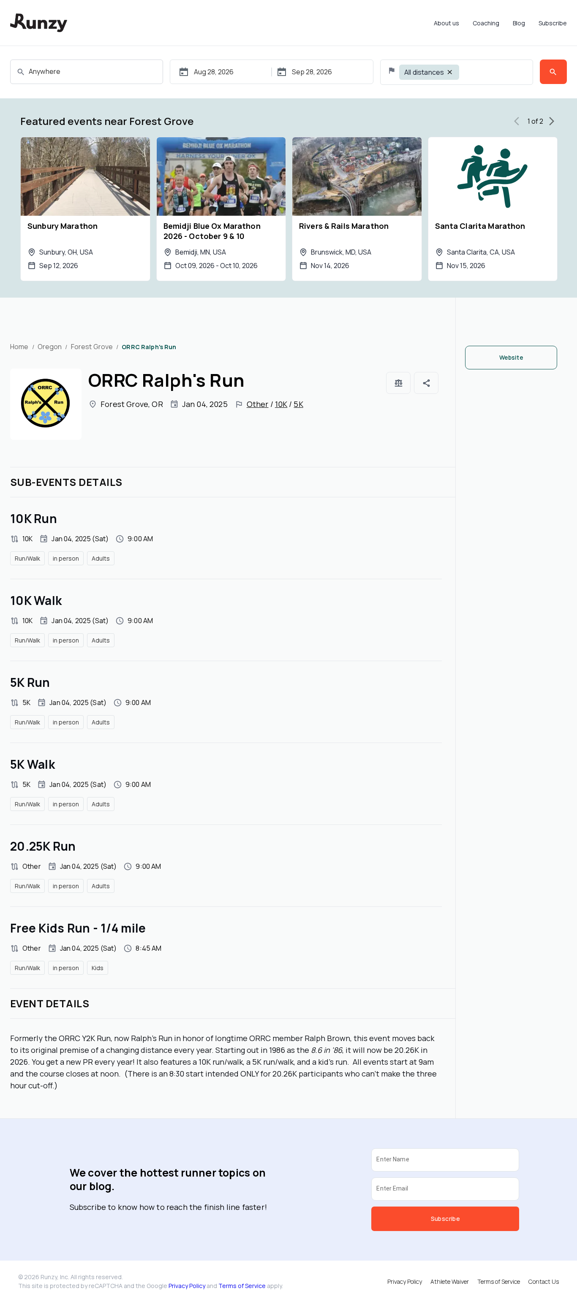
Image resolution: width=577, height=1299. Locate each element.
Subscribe (553, 23)
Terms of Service (242, 1286)
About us (446, 23)
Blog (519, 23)
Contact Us (543, 1281)
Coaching (486, 23)
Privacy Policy (187, 1286)
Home (19, 346)
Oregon (50, 346)
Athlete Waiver (449, 1281)
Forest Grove (92, 346)
